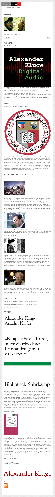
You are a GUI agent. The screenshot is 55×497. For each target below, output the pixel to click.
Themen (26, 4)
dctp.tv (7, 34)
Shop (32, 4)
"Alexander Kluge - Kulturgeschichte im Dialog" (15, 106)
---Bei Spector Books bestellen (11, 458)
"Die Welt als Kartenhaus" (10, 269)
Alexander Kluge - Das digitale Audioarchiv (14, 45)
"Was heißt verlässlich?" (10, 180)
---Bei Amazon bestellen (9, 411)
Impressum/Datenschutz (12, 8)
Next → (49, 37)
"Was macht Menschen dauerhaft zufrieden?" (15, 212)
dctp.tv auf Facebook (11, 463)
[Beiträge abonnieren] (6, 484)
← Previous (7, 37)
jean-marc (7, 15)
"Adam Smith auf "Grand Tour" (11, 238)
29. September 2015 (15, 34)
